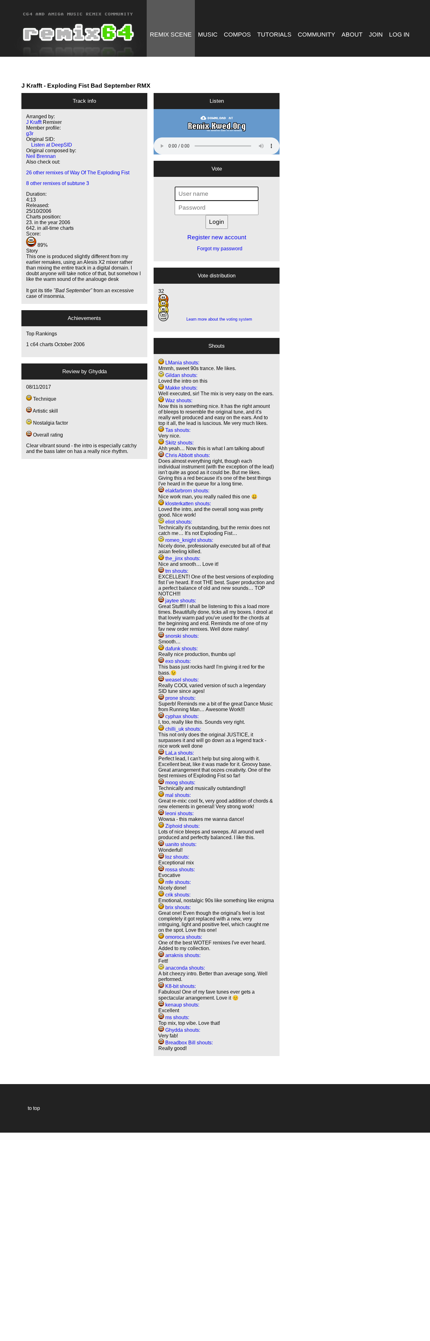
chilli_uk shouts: (182, 729)
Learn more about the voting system (216, 319)
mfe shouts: (177, 882)
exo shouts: (177, 661)
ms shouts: (176, 1017)
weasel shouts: (181, 679)
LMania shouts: (181, 362)
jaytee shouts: (180, 600)
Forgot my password (216, 248)
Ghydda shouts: (182, 1030)
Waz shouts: (178, 400)
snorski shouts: (181, 636)
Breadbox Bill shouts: (188, 1042)
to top (30, 1108)
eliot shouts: (178, 522)
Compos (237, 34)
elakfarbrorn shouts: (186, 490)
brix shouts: (177, 907)
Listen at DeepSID (49, 145)
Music (208, 34)
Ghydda (97, 371)
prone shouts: (179, 698)
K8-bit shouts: (180, 986)
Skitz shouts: (179, 442)
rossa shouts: (179, 869)
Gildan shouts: (180, 375)
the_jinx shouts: (182, 558)
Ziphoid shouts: (182, 826)
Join (376, 34)
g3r (29, 133)
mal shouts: (177, 795)
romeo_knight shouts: (188, 540)
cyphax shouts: (181, 716)
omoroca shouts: (183, 937)
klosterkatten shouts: (187, 503)
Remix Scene (171, 34)
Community (316, 34)
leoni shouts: (179, 813)
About (352, 34)
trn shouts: (176, 571)
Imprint (7, 1326)
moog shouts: (179, 782)
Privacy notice (8, 1335)
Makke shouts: (180, 388)
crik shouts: (177, 894)
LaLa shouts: (179, 753)
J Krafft (31, 85)
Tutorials (274, 34)
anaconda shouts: (184, 968)
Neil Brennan (41, 156)
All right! (6, 1317)
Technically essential (12, 1236)
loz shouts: (176, 857)
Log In (399, 34)
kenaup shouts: (181, 1004)
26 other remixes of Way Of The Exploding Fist (77, 172)
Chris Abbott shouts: (187, 455)
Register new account (216, 237)
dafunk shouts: (181, 648)
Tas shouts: (177, 430)
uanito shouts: (180, 844)
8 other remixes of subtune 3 (57, 183)
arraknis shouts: (182, 955)
